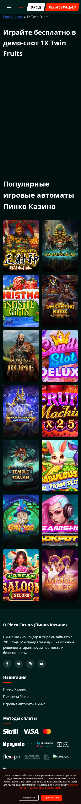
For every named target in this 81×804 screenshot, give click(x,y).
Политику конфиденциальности (44, 788)
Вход (36, 7)
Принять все (51, 797)
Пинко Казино (14, 689)
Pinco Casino (13, 16)
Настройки (29, 797)
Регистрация (62, 7)
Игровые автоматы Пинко (24, 704)
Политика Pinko (16, 696)
